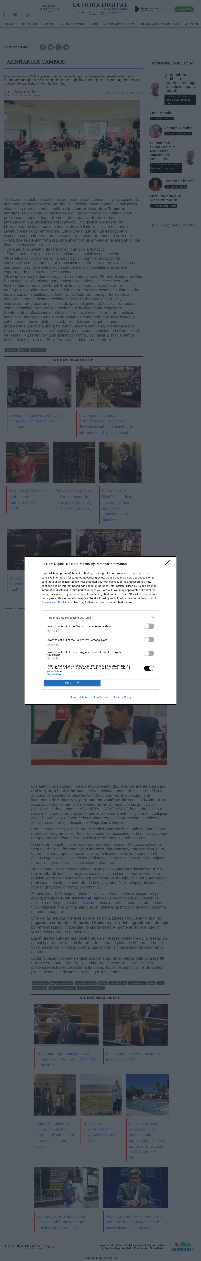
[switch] (149, 626)
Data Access (100, 697)
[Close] (168, 564)
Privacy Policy (122, 697)
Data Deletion (78, 697)
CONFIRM (72, 683)
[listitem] (100, 617)
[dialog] (100, 630)
